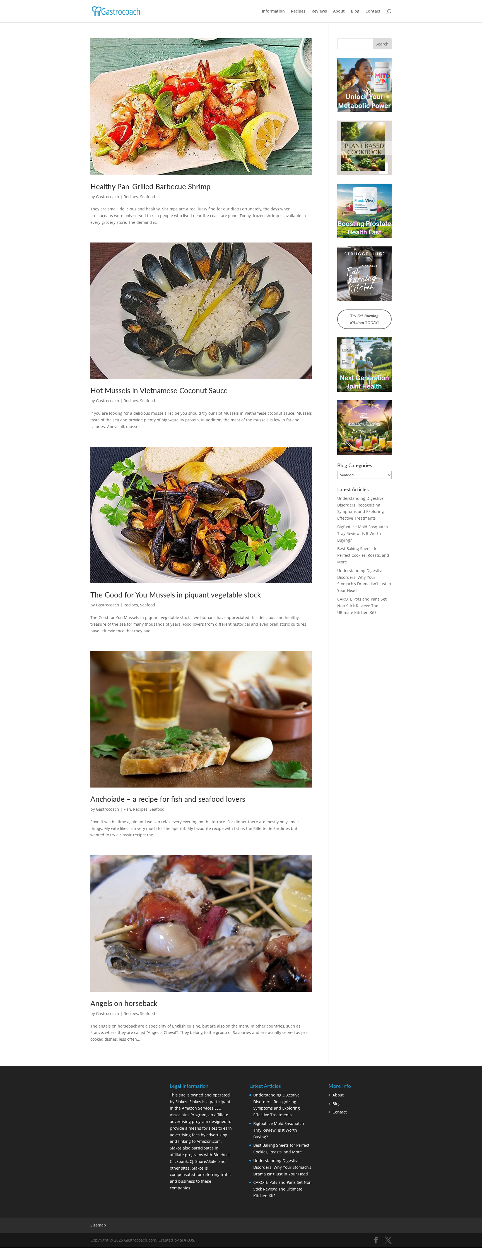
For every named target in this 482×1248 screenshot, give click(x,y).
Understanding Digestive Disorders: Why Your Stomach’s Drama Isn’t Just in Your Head (282, 1167)
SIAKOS (187, 1240)
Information (273, 11)
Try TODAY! (364, 319)
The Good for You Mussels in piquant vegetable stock (175, 595)
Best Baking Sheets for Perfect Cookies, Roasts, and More (363, 555)
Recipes (298, 11)
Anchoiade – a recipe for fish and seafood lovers (167, 799)
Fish (127, 809)
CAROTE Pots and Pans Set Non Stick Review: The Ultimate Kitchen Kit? (362, 605)
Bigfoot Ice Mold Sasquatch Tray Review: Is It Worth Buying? (362, 533)
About (339, 11)
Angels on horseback (123, 1003)
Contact (372, 11)
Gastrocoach (107, 196)
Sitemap (98, 1225)
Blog (355, 11)
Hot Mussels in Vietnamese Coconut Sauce (159, 391)
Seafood (147, 196)
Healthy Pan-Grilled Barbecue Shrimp (150, 187)
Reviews (319, 11)
